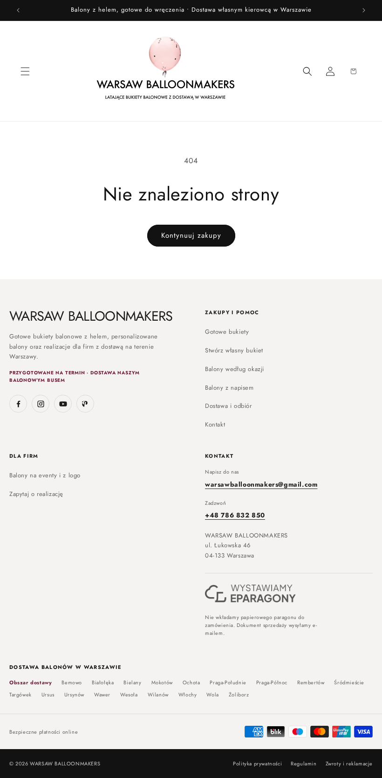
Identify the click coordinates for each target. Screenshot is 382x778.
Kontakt (215, 424)
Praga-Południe (228, 682)
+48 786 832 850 (235, 515)
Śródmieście (349, 682)
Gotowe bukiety (227, 331)
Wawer (102, 694)
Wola (212, 694)
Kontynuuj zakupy (191, 235)
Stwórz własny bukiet (234, 350)
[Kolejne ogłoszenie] (364, 10)
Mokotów (162, 682)
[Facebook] (18, 404)
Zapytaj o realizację (36, 493)
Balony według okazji (234, 369)
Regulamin (303, 763)
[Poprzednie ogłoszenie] (18, 10)
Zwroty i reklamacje (349, 763)
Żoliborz (239, 694)
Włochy (187, 694)
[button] (25, 71)
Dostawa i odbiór (228, 405)
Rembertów (310, 682)
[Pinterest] (85, 404)
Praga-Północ (271, 682)
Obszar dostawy (30, 682)
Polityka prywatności (257, 763)
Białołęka (103, 682)
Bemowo (71, 682)
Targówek (20, 694)
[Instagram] (40, 404)
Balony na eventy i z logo (45, 475)
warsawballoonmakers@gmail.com (261, 484)
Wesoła (129, 694)
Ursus (48, 694)
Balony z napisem (229, 387)
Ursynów (74, 694)
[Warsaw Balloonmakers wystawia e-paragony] (250, 594)
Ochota (191, 682)
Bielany (132, 682)
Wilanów (158, 694)
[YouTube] (63, 404)
